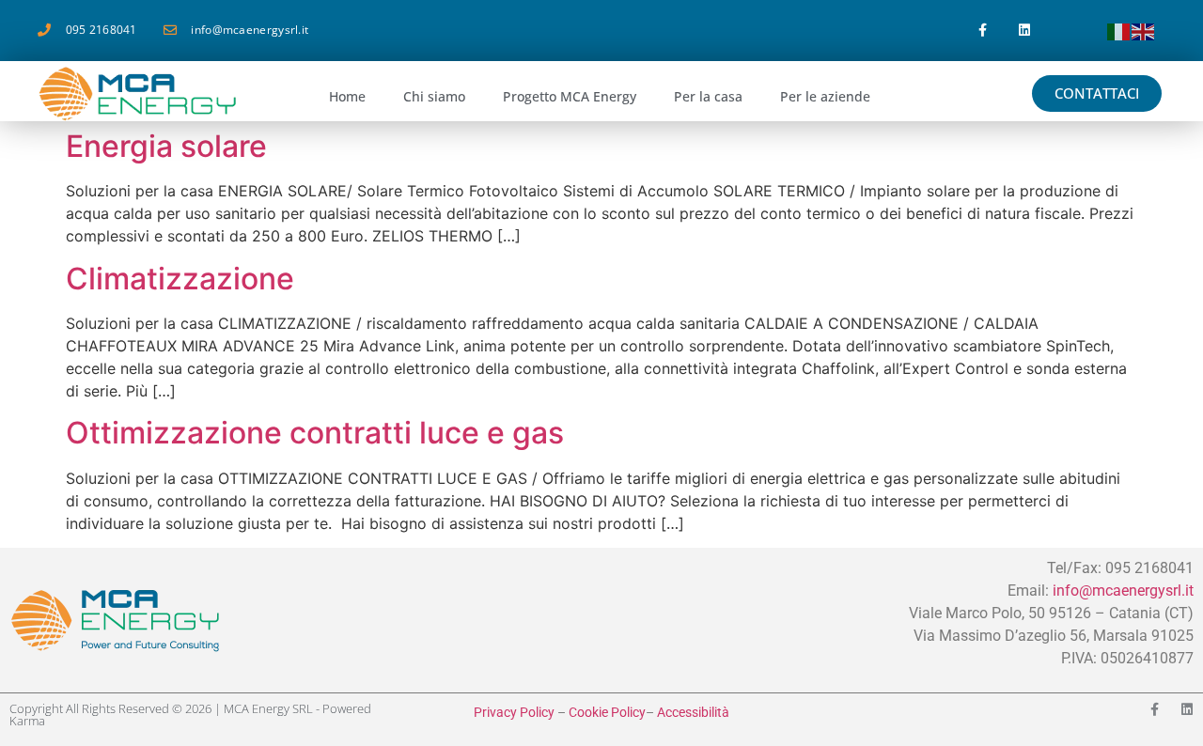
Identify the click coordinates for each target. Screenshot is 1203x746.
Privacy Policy (514, 712)
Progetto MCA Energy (569, 96)
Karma (27, 720)
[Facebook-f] (982, 30)
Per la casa (708, 96)
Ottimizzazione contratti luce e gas (315, 432)
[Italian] (1119, 30)
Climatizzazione (180, 278)
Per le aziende (825, 96)
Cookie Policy (607, 712)
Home (347, 96)
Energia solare (166, 146)
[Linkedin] (1025, 30)
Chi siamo (434, 96)
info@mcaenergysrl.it (1123, 590)
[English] (1144, 30)
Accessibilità (693, 712)
